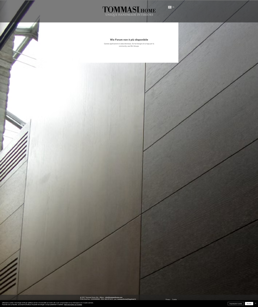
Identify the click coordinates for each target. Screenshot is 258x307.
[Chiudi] (255, 303)
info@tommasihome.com (113, 297)
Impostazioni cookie (235, 304)
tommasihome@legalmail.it (126, 299)
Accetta (249, 304)
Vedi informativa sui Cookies (73, 304)
